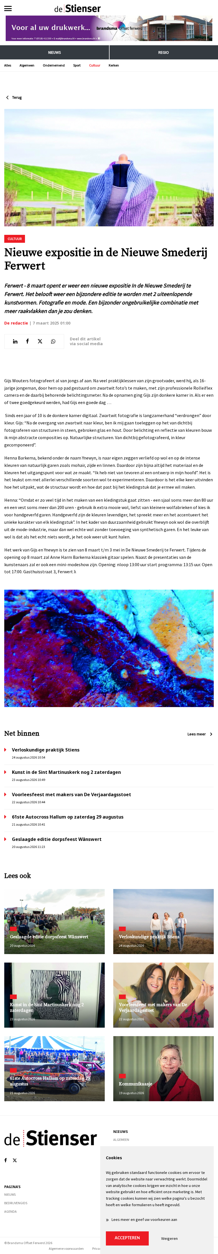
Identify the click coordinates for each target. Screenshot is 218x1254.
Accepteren (127, 1238)
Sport (77, 65)
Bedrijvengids (15, 1203)
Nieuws (54, 52)
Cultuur (94, 65)
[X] (14, 1160)
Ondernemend (54, 65)
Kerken (114, 65)
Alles (7, 65)
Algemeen (27, 65)
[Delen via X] (40, 341)
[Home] (109, 8)
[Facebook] (5, 1160)
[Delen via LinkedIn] (15, 341)
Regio (163, 52)
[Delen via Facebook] (27, 341)
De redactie (16, 323)
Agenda (10, 1211)
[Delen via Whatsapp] (53, 341)
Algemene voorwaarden (66, 1248)
